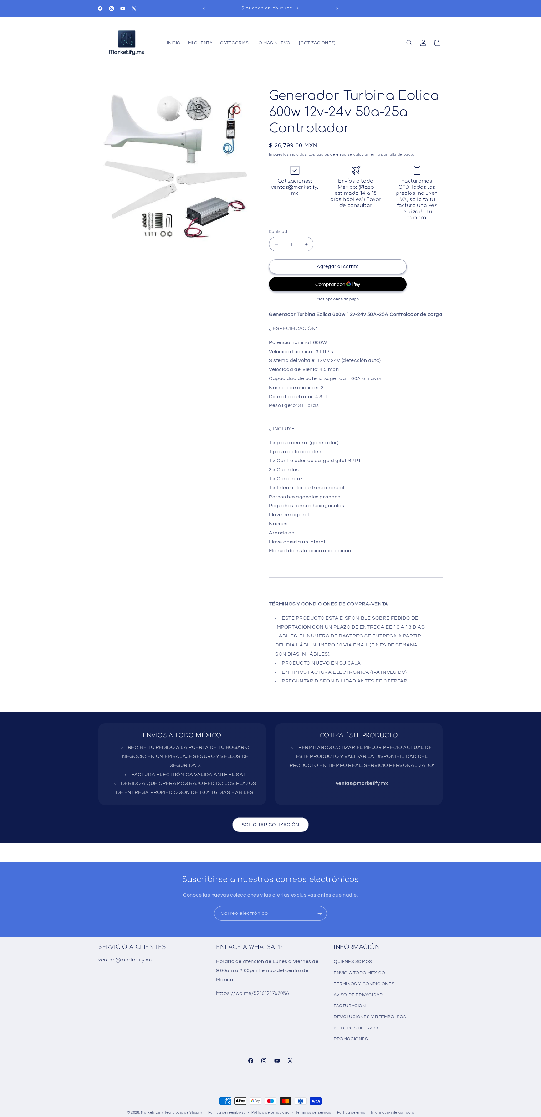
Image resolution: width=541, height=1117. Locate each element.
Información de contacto (392, 1112)
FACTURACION (350, 1006)
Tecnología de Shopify (183, 1112)
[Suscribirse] (320, 913)
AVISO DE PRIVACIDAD (358, 995)
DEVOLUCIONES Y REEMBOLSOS (370, 1017)
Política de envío (351, 1112)
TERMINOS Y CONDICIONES (364, 984)
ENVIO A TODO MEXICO (359, 973)
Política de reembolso (227, 1112)
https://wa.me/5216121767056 (252, 993)
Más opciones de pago (338, 299)
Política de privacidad (270, 1112)
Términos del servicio (313, 1112)
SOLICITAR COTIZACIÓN (270, 824)
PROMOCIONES (351, 1039)
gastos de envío (332, 154)
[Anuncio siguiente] (337, 8)
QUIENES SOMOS (353, 962)
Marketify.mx (152, 1112)
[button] (409, 43)
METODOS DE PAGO (356, 1028)
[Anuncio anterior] (204, 8)
